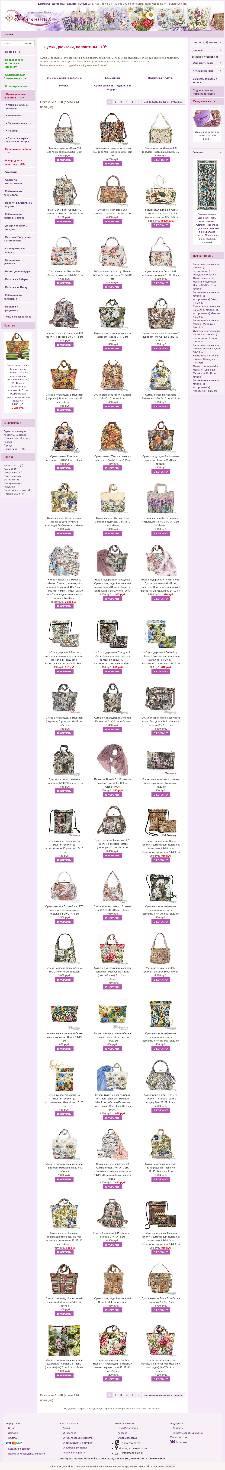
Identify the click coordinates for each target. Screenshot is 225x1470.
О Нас (11, 1427)
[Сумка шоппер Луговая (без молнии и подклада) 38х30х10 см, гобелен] (112, 498)
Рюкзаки (12, 130)
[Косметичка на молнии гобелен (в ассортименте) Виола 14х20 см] (64, 1014)
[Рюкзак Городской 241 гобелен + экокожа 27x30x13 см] (112, 1213)
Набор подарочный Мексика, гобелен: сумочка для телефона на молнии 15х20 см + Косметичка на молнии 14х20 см (161, 1238)
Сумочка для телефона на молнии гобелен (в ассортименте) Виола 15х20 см (160, 1036)
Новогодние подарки (18, 271)
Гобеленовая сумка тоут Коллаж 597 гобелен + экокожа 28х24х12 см (112, 151)
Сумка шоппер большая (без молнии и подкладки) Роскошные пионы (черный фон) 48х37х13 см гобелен (112, 1365)
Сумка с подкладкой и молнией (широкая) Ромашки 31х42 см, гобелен (64, 1167)
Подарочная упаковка (12, 261)
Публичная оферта (74, 1452)
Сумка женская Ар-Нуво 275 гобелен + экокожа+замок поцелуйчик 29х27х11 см (160, 1098)
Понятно (170, 1466)
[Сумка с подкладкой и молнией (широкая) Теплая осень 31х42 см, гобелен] (64, 375)
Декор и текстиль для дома (15, 227)
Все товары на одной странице (163, 101)
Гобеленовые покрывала (13, 192)
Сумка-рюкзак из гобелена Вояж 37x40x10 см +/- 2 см (112, 396)
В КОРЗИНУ (64, 159)
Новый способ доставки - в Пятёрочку (14, 63)
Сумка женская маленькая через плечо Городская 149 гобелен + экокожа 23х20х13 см (161, 721)
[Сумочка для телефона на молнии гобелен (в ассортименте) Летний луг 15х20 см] (64, 1075)
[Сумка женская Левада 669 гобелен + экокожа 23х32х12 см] (160, 129)
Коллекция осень (16, 86)
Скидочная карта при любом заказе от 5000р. (207, 135)
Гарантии (71, 3)
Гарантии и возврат (15, 431)
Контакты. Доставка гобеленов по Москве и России (17, 438)
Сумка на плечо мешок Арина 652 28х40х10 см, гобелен (64, 969)
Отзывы (84, 3)
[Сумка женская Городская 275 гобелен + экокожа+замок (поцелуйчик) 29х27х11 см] (112, 821)
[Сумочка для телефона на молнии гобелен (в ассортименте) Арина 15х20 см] (160, 887)
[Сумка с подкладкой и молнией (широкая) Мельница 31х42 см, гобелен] (160, 314)
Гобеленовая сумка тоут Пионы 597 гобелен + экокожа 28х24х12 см (112, 274)
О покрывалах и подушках (13, 484)
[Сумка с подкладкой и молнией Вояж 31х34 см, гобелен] (112, 1279)
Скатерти (11, 171)
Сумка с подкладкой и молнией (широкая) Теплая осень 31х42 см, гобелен (64, 398)
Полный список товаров (17, 316)
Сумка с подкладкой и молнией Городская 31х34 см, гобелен (112, 719)
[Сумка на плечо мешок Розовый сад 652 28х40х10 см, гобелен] (112, 887)
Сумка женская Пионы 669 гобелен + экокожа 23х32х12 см (160, 273)
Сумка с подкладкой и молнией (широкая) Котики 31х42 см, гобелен (160, 459)
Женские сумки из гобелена (17, 106)
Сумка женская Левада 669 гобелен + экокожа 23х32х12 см (160, 149)
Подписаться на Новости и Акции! (204, 91)
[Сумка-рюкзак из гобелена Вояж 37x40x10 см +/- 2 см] (112, 375)
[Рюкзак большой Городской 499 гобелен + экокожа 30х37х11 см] (64, 314)
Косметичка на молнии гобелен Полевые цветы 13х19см (207, 348)
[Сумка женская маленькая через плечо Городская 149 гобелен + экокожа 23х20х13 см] (160, 698)
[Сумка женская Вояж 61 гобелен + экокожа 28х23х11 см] (160, 1279)
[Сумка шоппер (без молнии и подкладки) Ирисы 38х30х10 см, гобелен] (160, 498)
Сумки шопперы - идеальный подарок (17, 140)
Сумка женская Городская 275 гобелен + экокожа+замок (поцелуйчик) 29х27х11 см (112, 843)
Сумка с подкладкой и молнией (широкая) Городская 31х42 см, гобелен (64, 721)
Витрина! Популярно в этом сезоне (17, 238)
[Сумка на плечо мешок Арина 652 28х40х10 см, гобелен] (64, 948)
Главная (9, 34)
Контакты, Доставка (205, 42)
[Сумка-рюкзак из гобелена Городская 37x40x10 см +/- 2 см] (64, 760)
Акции (7, 469)
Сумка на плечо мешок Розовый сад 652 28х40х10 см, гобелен (112, 908)
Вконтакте (181, 1442)
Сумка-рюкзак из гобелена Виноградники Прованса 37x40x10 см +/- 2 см (160, 1167)
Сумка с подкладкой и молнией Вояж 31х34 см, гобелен (112, 1300)
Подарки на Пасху (16, 287)
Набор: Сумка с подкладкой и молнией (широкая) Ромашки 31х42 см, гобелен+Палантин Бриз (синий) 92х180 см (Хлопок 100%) (112, 1102)
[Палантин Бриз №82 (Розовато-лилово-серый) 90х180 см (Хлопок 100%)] (112, 760)
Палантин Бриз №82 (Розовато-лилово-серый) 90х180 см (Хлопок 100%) (112, 782)
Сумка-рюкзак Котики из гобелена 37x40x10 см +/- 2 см (64, 458)
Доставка (58, 3)
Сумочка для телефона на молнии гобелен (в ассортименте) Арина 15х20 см (160, 909)
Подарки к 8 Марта (16, 279)
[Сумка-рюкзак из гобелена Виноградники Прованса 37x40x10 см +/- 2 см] (160, 1144)
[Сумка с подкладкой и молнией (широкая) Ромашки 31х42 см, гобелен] (64, 1144)
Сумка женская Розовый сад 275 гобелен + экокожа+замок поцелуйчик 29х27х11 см (64, 909)
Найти (28, 43)
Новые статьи (11, 465)
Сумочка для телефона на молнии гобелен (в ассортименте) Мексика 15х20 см (206, 311)
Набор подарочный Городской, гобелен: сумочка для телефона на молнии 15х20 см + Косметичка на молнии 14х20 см (113, 657)
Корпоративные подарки (14, 250)
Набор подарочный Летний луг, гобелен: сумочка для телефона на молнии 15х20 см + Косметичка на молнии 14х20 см (161, 657)
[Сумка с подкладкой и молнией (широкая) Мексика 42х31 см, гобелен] (64, 1279)
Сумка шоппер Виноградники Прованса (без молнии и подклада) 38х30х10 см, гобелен (64, 521)
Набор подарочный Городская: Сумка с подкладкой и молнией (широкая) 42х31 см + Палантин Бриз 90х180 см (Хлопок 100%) (112, 585)
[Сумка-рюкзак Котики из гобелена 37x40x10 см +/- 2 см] (64, 437)
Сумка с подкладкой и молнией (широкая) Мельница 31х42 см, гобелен (160, 336)
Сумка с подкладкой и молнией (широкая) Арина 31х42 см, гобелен (112, 336)
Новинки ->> (12, 51)
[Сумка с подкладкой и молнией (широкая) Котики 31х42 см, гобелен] (160, 437)
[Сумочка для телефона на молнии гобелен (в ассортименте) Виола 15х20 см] (160, 1014)
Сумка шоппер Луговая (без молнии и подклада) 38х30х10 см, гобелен (112, 521)
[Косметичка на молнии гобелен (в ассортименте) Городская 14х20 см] (160, 760)
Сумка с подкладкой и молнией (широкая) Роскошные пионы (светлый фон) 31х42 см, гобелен (112, 973)
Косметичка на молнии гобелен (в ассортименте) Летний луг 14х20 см (112, 1036)
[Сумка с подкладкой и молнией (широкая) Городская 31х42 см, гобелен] (64, 698)
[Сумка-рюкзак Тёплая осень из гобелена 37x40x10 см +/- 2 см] (112, 437)
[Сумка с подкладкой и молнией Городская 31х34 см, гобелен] (112, 698)
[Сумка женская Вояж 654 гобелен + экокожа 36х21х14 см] (112, 190)
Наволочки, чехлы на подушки (18, 204)
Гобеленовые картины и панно (14, 215)
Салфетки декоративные (13, 181)
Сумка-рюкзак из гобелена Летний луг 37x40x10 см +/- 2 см (161, 396)
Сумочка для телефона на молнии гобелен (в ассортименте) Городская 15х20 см (64, 846)
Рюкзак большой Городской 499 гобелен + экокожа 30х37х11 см (64, 334)
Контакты (44, 3)
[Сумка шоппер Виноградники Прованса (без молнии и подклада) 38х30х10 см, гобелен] (64, 498)
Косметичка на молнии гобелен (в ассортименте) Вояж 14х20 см (206, 297)
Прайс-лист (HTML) (15, 448)
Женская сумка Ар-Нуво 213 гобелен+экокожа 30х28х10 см (64, 149)
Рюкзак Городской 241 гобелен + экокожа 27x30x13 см (112, 1234)
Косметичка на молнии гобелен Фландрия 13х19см (206, 359)
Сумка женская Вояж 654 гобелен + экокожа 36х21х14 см (112, 211)
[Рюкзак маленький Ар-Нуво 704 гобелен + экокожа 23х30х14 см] (64, 190)
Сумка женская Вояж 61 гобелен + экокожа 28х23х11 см (161, 1300)
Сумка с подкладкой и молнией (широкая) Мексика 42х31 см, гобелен (64, 1301)
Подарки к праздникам (11, 308)
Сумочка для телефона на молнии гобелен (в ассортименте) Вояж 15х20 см (206, 336)
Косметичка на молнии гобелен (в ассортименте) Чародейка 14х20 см (206, 385)
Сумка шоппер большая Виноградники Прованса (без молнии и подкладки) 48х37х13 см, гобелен (64, 1238)
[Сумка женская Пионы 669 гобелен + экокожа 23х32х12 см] (160, 252)
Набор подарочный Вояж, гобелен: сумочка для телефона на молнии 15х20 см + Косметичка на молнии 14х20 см (161, 846)
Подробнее (159, 1466)
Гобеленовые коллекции (13, 296)
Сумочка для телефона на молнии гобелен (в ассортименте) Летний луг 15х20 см (64, 1100)
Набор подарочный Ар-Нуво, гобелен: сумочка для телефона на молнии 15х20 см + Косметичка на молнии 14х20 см (64, 657)
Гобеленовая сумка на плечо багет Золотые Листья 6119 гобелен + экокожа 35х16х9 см (161, 213)
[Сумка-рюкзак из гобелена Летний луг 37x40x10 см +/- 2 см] (160, 375)
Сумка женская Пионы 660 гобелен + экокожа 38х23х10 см (64, 273)
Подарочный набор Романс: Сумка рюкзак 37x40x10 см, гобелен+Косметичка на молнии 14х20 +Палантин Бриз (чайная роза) (112, 1171)
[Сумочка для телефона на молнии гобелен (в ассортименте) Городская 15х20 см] (64, 821)
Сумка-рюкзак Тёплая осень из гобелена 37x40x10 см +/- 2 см (112, 458)
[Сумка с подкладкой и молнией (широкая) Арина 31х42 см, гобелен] (112, 314)
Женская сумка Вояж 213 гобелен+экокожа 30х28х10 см (161, 969)
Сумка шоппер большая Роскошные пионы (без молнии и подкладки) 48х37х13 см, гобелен (160, 1365)
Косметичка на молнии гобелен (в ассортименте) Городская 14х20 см (160, 782)
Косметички (14, 115)
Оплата (12, 1437)
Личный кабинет (203, 70)
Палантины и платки (19, 123)
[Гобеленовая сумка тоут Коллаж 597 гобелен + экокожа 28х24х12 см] (112, 129)
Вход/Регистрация (128, 1427)
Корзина (198, 50)
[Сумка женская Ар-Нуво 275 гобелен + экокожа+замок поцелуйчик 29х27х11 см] (160, 1075)
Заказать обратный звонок (205, 80)
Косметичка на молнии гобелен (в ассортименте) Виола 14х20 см (64, 1036)
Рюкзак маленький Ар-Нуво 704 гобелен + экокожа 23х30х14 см (64, 211)
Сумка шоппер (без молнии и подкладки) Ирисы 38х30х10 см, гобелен (160, 521)
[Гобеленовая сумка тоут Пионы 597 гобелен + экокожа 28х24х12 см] (112, 252)
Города (8, 445)
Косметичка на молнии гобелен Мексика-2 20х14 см (206, 323)
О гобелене (10, 472)
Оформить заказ (203, 62)
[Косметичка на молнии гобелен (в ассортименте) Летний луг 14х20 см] (112, 1014)
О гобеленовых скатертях (12, 477)
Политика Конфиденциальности (26, 1453)
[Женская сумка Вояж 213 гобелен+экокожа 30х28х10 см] (160, 948)
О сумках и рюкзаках (16, 490)
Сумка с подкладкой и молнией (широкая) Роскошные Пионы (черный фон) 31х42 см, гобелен (64, 1363)
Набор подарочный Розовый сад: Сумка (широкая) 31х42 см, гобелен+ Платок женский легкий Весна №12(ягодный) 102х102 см (160, 585)
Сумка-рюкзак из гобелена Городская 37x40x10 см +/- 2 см (64, 781)
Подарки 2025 (12, 493)
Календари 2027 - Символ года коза (15, 76)
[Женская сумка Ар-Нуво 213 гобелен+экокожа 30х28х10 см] (64, 129)
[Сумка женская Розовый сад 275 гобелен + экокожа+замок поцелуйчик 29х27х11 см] (64, 887)
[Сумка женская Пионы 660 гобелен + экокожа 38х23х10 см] (64, 252)
